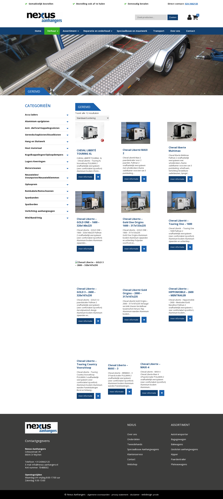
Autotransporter (179, 434)
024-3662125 (191, 3)
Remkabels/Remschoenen (39, 190)
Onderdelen (133, 439)
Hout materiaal (33, 148)
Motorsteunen (33, 168)
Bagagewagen (178, 439)
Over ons (132, 434)
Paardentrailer (178, 459)
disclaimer (135, 494)
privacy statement (120, 494)
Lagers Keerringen (35, 161)
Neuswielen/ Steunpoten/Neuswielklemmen (42, 176)
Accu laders (31, 114)
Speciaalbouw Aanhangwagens (143, 449)
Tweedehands (134, 444)
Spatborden (31, 204)
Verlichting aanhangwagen (40, 211)
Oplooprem (31, 184)
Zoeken (172, 17)
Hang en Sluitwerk (35, 141)
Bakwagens (177, 444)
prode (156, 494)
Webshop (132, 464)
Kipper (174, 454)
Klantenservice (135, 454)
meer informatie (85, 177)
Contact (131, 459)
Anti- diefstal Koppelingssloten (42, 128)
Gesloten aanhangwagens (184, 449)
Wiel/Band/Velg (33, 217)
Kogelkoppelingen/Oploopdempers (44, 154)
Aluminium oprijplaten (37, 121)
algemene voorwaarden (98, 494)
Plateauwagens (179, 464)
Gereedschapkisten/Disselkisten (43, 134)
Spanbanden (32, 197)
